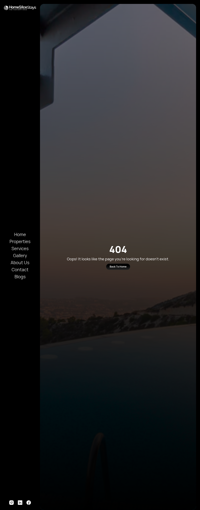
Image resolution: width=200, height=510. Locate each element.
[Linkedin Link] (20, 502)
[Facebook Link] (28, 502)
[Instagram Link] (11, 502)
